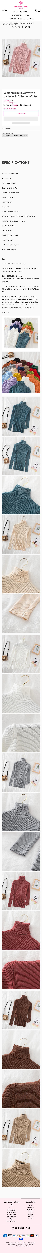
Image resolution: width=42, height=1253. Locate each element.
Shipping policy (30, 1244)
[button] (21, 119)
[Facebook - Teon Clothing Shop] (19, 26)
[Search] (6, 10)
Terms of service (21, 1244)
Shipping (14, 105)
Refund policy (31, 1242)
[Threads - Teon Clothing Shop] (16, 26)
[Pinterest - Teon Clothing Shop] (29, 26)
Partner (24, 1242)
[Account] (36, 10)
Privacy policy (11, 1244)
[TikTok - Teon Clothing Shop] (26, 26)
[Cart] (39, 10)
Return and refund (10, 109)
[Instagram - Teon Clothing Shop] (22, 26)
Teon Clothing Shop (16, 1242)
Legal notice (27, 1246)
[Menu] (3, 10)
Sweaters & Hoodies (12, 23)
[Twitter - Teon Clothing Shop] (12, 26)
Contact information (17, 1246)
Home (3, 23)
